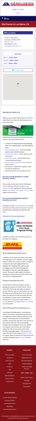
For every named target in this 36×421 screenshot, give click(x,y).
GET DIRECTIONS (18, 70)
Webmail (9, 372)
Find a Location (9, 355)
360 (9, 369)
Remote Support (10, 375)
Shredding (10, 406)
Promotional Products (9, 409)
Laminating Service (9, 403)
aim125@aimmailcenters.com (12, 46)
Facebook (10, 366)
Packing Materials (26, 360)
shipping (5, 186)
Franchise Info (9, 360)
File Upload (26, 386)
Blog (9, 363)
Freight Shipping (27, 363)
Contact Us (9, 358)
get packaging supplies (12, 150)
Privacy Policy (9, 378)
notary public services (22, 190)
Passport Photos (10, 400)
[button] (18, 85)
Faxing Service (26, 383)
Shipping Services (27, 358)
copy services (11, 190)
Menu (6, 18)
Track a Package (27, 355)
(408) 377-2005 (18, 9)
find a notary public (11, 158)
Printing (26, 380)
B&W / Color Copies (27, 377)
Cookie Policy (10, 381)
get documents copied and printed (15, 162)
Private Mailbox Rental (10, 397)
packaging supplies (20, 205)
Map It (18, 13)
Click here (22, 337)
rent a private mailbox (11, 154)
